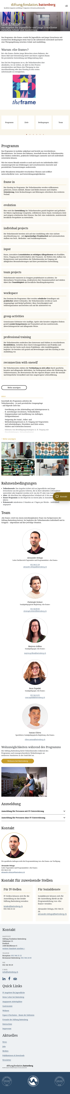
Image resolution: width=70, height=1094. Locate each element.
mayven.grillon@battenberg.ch (35, 653)
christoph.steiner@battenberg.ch (35, 611)
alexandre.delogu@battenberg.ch (35, 567)
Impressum (6, 1028)
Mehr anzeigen (14, 387)
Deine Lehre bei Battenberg (13, 997)
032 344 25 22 (16, 955)
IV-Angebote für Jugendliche (13, 992)
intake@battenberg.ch (13, 906)
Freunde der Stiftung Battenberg (15, 1019)
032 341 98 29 (7, 965)
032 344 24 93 (35, 695)
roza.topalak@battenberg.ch (35, 697)
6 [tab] (43, 134)
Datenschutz (7, 1024)
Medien (5, 1051)
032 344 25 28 (35, 565)
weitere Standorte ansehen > (13, 948)
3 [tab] (33, 134)
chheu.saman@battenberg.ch (35, 739)
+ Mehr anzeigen (8, 439)
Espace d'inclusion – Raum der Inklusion (18, 1015)
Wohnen (5, 1010)
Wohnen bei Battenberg (17, 761)
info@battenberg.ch (10, 972)
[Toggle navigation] (66, 6)
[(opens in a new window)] (4, 980)
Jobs (4, 1046)
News (4, 1042)
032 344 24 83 (26, 958)
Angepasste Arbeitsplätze (12, 1001)
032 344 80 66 (35, 609)
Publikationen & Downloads (13, 1055)
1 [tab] (26, 134)
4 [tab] (36, 134)
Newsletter (6, 1060)
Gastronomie (7, 1006)
